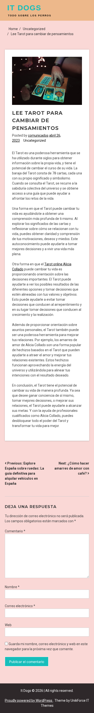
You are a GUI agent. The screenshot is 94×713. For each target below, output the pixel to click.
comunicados (38, 135)
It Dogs (24, 8)
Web (8, 625)
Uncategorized (34, 140)
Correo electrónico (20, 606)
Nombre (12, 587)
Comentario (15, 531)
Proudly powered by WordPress (29, 700)
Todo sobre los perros (29, 15)
